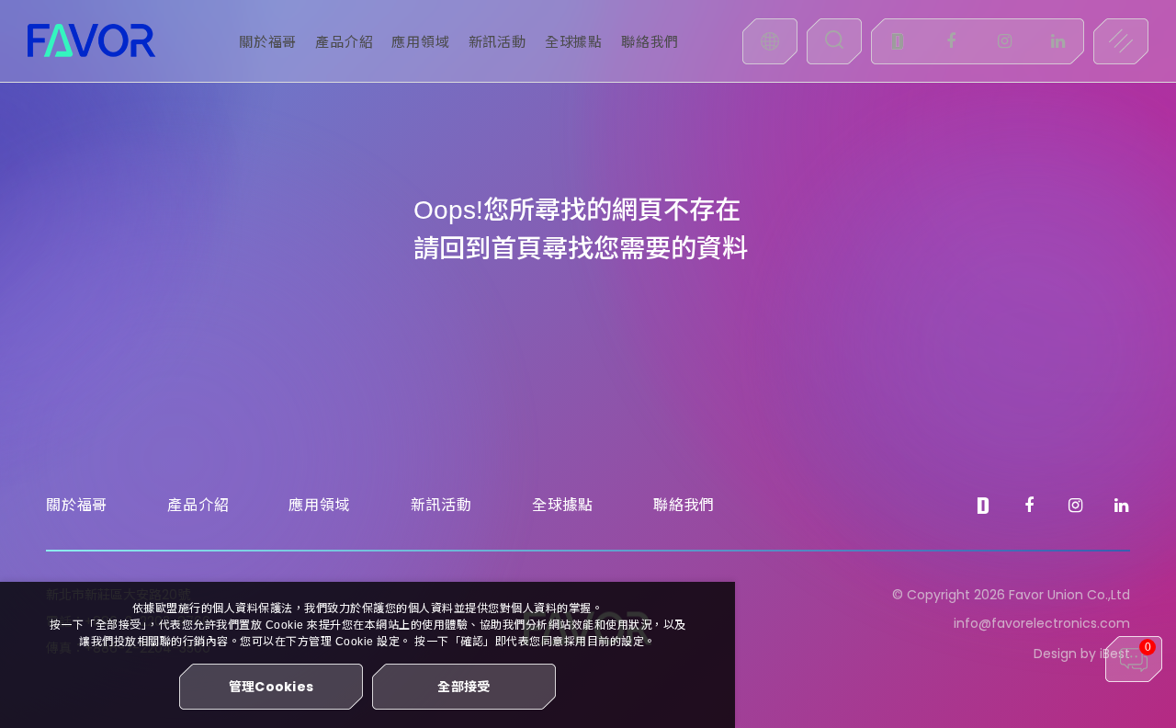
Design (1055, 653)
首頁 (516, 248)
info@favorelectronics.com (1042, 623)
